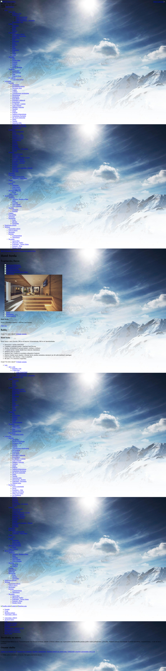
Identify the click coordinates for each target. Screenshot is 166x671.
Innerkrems (15, 97)
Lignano (14, 62)
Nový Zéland (16, 204)
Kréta (14, 29)
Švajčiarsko (11, 130)
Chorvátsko (11, 32)
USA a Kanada (17, 206)
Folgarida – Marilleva (18, 161)
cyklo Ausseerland (21, 17)
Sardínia (14, 64)
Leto (6, 10)
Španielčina (11, 218)
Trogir (14, 53)
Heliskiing (15, 185)
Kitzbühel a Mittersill (18, 100)
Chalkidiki (15, 26)
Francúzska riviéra (17, 79)
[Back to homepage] (8, 1)
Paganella (15, 170)
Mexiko (14, 222)
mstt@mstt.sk (10, 7)
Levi (13, 182)
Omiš (14, 48)
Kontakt (7, 609)
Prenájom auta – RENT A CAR (14, 628)
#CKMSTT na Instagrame (13, 632)
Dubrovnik (15, 41)
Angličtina (11, 197)
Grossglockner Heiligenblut (20, 93)
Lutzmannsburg (17, 235)
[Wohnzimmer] (9, 274)
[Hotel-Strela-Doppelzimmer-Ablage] (16, 272)
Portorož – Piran (17, 246)
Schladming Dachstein (19, 116)
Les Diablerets (16, 140)
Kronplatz (15, 164)
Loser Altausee (16, 105)
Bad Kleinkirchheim (18, 86)
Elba (13, 58)
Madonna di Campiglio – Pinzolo (22, 168)
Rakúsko (11, 83)
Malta (14, 201)
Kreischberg (16, 102)
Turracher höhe (17, 123)
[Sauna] (7, 312)
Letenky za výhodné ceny (8, 651)
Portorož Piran (16, 76)
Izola (13, 74)
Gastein (14, 90)
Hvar (13, 43)
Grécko (10, 24)
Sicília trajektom (17, 67)
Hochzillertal (16, 95)
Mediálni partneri (10, 613)
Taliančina (11, 216)
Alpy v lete (11, 12)
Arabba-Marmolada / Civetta (21, 157)
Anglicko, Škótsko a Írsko (20, 199)
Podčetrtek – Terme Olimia (20, 244)
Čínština (10, 213)
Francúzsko (11, 78)
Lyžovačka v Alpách (11, 623)
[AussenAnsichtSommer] (12, 265)
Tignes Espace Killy (18, 176)
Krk (13, 46)
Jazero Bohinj (16, 72)
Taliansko (11, 57)
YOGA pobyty (13, 230)
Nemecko (15, 209)
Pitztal (14, 111)
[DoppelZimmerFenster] (12, 270)
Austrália (15, 202)
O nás (6, 611)
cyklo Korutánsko (21, 19)
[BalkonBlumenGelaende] (13, 267)
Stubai (14, 119)
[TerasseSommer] (10, 316)
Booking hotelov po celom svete (57, 651)
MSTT (3, 251)
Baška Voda (16, 38)
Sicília (14, 65)
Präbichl (14, 112)
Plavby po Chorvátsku (19, 36)
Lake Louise (16, 187)
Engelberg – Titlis (17, 135)
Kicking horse (16, 189)
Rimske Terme (16, 248)
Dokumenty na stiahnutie (12, 630)
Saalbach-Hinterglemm (19, 114)
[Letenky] (13, 606)
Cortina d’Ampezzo (18, 159)
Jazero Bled (15, 71)
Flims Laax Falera (17, 138)
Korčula (14, 45)
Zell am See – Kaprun (19, 124)
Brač (13, 39)
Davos (14, 133)
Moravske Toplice (17, 242)
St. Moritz (15, 147)
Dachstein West (17, 88)
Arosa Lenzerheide (18, 131)
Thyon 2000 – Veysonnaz (20, 149)
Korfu (14, 27)
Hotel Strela (32, 251)
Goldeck (14, 91)
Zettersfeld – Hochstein (19, 126)
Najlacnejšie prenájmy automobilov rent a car (81, 651)
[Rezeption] (33, 311)
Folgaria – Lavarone (18, 163)
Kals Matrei (15, 98)
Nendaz (14, 142)
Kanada (10, 183)
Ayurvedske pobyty (14, 229)
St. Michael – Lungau (18, 104)
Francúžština (12, 215)
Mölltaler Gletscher (18, 107)
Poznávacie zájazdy (11, 225)
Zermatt (14, 150)
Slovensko (11, 173)
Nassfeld (15, 109)
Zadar (14, 55)
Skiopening (15, 85)
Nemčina (11, 208)
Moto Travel (8, 633)
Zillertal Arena (16, 128)
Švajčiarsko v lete (17, 22)
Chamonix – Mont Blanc (19, 178)
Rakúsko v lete (16, 13)
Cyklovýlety (16, 15)
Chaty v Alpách (13, 194)
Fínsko (10, 180)
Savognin (15, 145)
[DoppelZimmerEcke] (12, 268)
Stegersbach (16, 237)
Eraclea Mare (16, 60)
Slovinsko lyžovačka (14, 190)
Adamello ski (16, 156)
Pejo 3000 (15, 171)
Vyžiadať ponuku (21, 334)
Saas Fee (15, 143)
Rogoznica (15, 50)
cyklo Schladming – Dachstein (25, 20)
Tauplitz (14, 121)
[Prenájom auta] (21, 606)
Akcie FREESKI (17, 154)
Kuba (14, 220)
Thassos (14, 31)
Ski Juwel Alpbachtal (18, 117)
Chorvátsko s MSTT (18, 34)
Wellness (7, 227)
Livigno (14, 166)
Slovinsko (11, 69)
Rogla (14, 192)
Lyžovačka (8, 81)
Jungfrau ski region (18, 137)
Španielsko (15, 223)
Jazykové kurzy (9, 196)
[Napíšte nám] (5, 606)
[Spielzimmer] (9, 314)
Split (13, 52)
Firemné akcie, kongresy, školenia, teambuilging (31, 651)
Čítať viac (4, 326)
